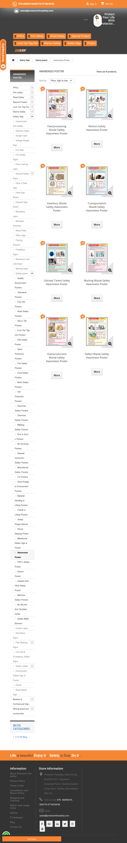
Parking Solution (17, 242)
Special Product (20, 102)
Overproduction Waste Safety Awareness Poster (57, 357)
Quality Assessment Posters (20, 283)
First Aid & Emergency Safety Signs (21, 656)
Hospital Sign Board (20, 204)
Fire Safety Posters (21, 365)
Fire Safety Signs (19, 157)
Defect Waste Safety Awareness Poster (97, 355)
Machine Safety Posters (21, 597)
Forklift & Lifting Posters (21, 512)
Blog (12, 822)
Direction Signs (22, 130)
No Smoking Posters (21, 446)
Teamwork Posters (20, 294)
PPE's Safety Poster (22, 564)
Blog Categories (21, 727)
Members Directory (18, 223)
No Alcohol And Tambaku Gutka (21, 609)
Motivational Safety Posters (21, 469)
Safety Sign (18, 116)
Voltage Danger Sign (21, 142)
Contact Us (16, 826)
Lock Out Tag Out (21, 106)
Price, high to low (62, 80)
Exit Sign (19, 149)
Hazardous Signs (19, 635)
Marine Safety (19, 111)
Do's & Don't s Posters (21, 436)
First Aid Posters (20, 304)
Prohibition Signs (19, 252)
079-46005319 (26, 3)
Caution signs (21, 628)
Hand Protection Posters (19, 354)
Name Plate (20, 230)
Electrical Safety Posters (21, 408)
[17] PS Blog (21, 736)
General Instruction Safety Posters (21, 458)
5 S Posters (22, 476)
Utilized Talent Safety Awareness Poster (57, 282)
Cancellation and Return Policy (19, 792)
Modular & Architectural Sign (21, 701)
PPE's (16, 87)
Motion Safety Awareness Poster (97, 128)
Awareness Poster (21, 555)
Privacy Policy (17, 780)
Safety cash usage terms (20, 807)
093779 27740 (41, 3)
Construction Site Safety (20, 123)
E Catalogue (16, 817)
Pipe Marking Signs (20, 645)
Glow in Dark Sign (20, 185)
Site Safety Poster (21, 342)
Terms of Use (17, 785)
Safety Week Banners (22, 621)
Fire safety (18, 92)
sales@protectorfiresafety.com (54, 815)
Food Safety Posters (21, 375)
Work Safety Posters (21, 384)
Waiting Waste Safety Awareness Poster (97, 282)
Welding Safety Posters (21, 427)
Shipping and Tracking (17, 799)
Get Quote (32, 839)
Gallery (14, 812)
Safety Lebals (21, 666)
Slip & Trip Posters (21, 323)
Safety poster (21, 273)
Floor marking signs (20, 166)
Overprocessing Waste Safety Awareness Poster (57, 129)
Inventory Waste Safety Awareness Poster (57, 206)
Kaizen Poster (19, 574)
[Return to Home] (13, 60)
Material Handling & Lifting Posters (21, 500)
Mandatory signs (19, 214)
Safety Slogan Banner (21, 521)
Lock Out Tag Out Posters (22, 332)
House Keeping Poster (21, 531)
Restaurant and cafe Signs (21, 261)
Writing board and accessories (21, 711)
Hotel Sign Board (19, 195)
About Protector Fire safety (21, 775)
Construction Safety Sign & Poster (20, 675)
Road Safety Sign (20, 692)
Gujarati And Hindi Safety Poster (21, 585)
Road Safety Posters (21, 313)
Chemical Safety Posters (21, 417)
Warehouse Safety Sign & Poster (21, 543)
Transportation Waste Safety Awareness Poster (97, 206)
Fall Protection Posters (19, 396)
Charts (18, 684)
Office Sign (20, 235)
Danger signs (21, 135)
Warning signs (21, 268)
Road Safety (18, 97)
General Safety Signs (21, 176)
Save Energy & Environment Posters (22, 486)
